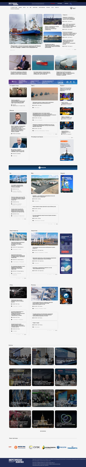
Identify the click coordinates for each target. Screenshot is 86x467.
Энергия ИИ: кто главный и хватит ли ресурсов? (65, 132)
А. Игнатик (36, 120)
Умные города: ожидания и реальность (66, 103)
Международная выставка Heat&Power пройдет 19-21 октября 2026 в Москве (20, 383)
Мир (30, 7)
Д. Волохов (19, 273)
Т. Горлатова (14, 306)
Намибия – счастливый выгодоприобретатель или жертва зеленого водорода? (44, 196)
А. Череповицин (15, 261)
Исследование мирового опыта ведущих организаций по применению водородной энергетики (18, 268)
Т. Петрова (20, 306)
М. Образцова (36, 201)
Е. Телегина (47, 130)
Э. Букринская (18, 204)
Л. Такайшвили (20, 319)
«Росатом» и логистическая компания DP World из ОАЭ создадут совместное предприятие (26, 46)
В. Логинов (36, 308)
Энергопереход (42, 7)
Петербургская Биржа (15, 8)
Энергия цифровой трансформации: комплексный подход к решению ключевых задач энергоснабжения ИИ (18, 101)
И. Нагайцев (14, 331)
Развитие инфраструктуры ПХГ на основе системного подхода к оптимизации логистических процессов (18, 198)
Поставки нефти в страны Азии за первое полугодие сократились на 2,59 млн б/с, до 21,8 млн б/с (42, 73)
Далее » (75, 49)
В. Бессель (36, 130)
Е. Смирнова (19, 203)
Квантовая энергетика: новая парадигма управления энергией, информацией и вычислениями (44, 258)
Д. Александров (41, 130)
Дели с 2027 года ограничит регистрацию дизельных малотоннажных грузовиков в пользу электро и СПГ (69, 26)
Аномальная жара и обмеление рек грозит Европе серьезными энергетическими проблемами (52, 46)
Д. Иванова (14, 203)
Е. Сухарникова (14, 274)
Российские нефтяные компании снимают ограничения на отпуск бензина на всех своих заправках (19, 73)
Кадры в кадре (36, 322)
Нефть (24, 7)
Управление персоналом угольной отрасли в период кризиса (17, 301)
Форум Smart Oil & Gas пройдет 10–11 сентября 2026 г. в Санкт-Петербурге (65, 362)
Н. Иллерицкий (21, 261)
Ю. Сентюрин (41, 220)
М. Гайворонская (21, 215)
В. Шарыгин (40, 120)
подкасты (69, 104)
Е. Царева (13, 204)
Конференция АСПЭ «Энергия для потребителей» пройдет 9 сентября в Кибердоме (65, 383)
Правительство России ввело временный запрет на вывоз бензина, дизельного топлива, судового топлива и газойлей (65, 73)
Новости (57, 7)
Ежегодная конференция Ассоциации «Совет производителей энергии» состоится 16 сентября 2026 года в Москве (43, 423)
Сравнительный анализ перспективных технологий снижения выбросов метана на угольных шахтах (18, 325)
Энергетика (35, 7)
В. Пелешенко (36, 263)
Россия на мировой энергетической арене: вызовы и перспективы (44, 216)
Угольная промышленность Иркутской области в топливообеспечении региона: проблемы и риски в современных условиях (18, 313)
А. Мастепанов (36, 107)
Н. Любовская (36, 220)
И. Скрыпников (19, 191)
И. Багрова (36, 252)
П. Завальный (14, 155)
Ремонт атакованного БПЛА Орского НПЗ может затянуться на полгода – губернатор (52, 28)
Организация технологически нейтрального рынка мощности (44, 248)
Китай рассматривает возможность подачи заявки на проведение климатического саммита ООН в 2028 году (70, 34)
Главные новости (15, 105)
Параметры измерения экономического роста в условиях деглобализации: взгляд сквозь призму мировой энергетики (43, 125)
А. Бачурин (14, 273)
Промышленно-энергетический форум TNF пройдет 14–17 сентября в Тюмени (20, 404)
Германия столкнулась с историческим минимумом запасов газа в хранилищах (69, 18)
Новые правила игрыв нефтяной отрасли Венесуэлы (44, 206)
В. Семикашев (15, 215)
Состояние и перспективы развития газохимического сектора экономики (17, 186)
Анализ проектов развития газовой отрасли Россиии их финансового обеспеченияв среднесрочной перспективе (17, 210)
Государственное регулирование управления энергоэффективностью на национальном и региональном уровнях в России (43, 314)
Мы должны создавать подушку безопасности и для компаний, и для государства (17, 150)
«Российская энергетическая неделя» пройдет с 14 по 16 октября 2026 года (65, 424)
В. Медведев (14, 249)
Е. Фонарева (40, 308)
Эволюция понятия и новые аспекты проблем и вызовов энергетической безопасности (43, 103)
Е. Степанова (14, 319)
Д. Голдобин (13, 191)
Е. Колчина (36, 210)
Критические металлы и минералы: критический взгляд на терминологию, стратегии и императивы (18, 256)
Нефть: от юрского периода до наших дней (66, 117)
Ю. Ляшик (19, 249)
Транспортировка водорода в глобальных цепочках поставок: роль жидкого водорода (17, 244)
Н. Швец (44, 308)
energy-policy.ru (69, 304)
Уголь (52, 7)
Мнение (20, 7)
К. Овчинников (40, 252)
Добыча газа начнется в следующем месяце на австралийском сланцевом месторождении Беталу (69, 42)
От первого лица (14, 7)
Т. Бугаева (46, 252)
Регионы (48, 7)
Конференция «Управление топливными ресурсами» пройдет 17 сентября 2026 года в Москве (43, 383)
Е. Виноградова (36, 327)
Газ (27, 7)
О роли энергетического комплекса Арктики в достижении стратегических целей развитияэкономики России (43, 303)
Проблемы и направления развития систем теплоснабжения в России (42, 268)
